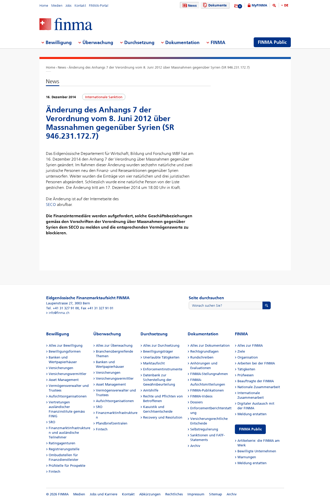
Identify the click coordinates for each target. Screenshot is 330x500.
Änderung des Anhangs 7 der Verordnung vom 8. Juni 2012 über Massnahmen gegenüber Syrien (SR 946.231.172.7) (159, 67)
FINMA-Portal (98, 5)
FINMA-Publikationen (207, 390)
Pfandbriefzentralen (111, 423)
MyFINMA (259, 5)
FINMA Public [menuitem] (272, 42)
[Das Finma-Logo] (66, 24)
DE (286, 5)
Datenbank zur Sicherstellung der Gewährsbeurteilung (159, 379)
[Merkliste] (237, 6)
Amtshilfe (150, 390)
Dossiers (196, 402)
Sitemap (215, 494)
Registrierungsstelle (64, 449)
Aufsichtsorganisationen (68, 396)
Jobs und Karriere (103, 494)
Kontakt (80, 5)
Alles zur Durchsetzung (161, 345)
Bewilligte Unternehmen (256, 451)
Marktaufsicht (154, 363)
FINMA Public (250, 429)
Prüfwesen (245, 375)
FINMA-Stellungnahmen (209, 374)
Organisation (247, 357)
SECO (51, 204)
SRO (52, 422)
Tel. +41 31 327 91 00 (62, 308)
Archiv (195, 446)
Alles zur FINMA (250, 345)
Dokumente (217, 5)
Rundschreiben (201, 357)
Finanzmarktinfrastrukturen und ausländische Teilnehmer (69, 432)
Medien (56, 5)
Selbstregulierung (204, 429)
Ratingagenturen (62, 443)
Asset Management (64, 380)
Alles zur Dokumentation (210, 345)
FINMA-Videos (201, 396)
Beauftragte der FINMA (255, 381)
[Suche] (274, 6)
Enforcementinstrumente (162, 369)
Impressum (195, 494)
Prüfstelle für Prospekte (67, 466)
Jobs (68, 5)
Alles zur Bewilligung (65, 345)
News (192, 5)
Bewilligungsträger (158, 351)
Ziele (241, 351)
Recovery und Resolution (162, 417)
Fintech (54, 471)
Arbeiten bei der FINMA (256, 363)
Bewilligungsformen (65, 351)
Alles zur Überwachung (114, 345)
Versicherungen (61, 368)
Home (43, 5)
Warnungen (246, 457)
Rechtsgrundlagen (204, 351)
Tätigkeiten (246, 369)
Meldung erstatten (252, 414)
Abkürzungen (150, 494)
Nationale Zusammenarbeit (258, 387)
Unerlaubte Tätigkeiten (161, 357)
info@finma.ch (59, 313)
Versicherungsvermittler (67, 374)
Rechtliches (174, 494)
